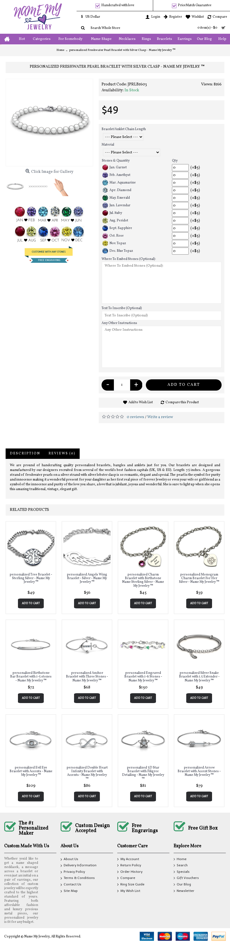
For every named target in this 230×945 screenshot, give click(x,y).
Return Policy (130, 865)
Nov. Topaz (117, 243)
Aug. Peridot (118, 220)
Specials (183, 872)
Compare (127, 878)
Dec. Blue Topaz (121, 251)
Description (25, 453)
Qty (175, 160)
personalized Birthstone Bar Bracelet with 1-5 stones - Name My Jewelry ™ (31, 677)
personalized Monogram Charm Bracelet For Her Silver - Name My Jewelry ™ (199, 578)
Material (108, 144)
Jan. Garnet (118, 167)
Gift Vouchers (188, 878)
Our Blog (184, 884)
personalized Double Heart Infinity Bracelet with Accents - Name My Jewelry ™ (87, 773)
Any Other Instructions (119, 323)
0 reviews (135, 417)
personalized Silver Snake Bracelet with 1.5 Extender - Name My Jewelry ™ (199, 677)
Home (182, 859)
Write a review (160, 417)
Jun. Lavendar (119, 205)
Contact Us (72, 884)
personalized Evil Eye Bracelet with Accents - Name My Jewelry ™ (31, 771)
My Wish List (130, 891)
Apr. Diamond (120, 190)
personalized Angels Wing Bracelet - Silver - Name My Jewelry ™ (87, 578)
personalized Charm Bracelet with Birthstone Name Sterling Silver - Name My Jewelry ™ (143, 580)
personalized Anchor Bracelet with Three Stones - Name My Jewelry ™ (87, 677)
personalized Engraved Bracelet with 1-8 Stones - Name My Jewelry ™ (143, 677)
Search (182, 865)
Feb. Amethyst (119, 175)
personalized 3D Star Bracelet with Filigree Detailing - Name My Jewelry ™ (143, 773)
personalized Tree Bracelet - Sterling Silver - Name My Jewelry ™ (31, 578)
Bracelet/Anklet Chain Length (124, 129)
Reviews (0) (62, 453)
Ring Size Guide (132, 884)
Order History (131, 872)
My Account (129, 859)
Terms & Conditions (79, 878)
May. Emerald (119, 198)
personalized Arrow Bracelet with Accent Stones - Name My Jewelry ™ (199, 771)
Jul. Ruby (115, 213)
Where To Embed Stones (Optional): (129, 259)
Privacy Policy (74, 872)
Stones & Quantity (116, 160)
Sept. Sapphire (120, 228)
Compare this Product (182, 402)
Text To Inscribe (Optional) (122, 308)
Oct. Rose (116, 236)
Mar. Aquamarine (122, 182)
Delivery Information (80, 865)
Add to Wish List (140, 402)
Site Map (71, 891)
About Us (71, 859)
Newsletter (185, 891)
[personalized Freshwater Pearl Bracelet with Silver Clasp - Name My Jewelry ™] (49, 122)
